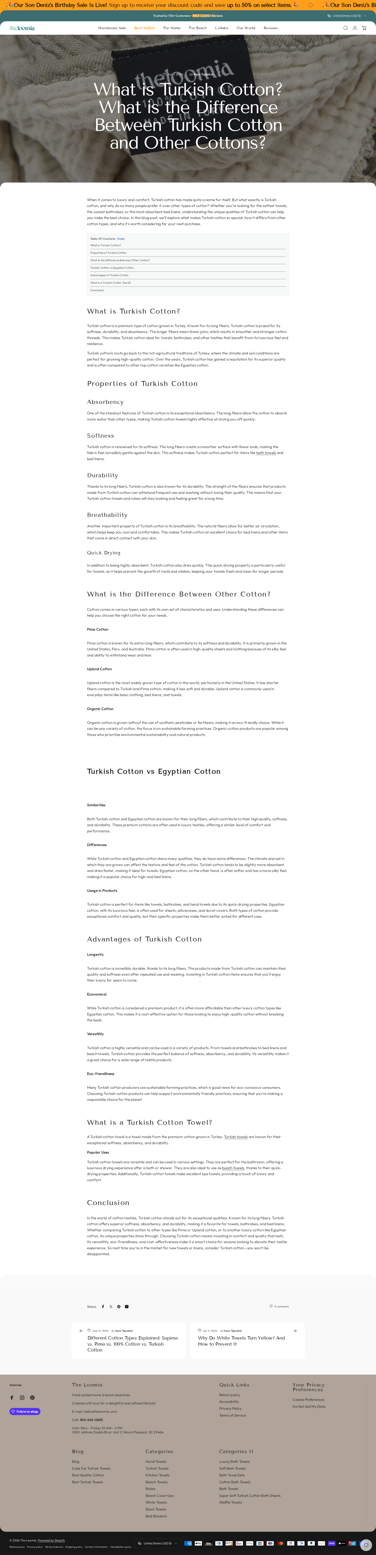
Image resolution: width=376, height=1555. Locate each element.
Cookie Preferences (308, 1399)
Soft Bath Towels (232, 1468)
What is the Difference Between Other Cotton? (120, 260)
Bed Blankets (156, 1516)
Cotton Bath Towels (235, 1482)
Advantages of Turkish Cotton (109, 275)
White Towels (156, 1502)
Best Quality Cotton (88, 1475)
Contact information (96, 1546)
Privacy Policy (230, 1408)
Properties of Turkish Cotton (108, 253)
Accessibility (229, 1401)
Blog (75, 1461)
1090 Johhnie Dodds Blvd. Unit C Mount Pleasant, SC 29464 (118, 1432)
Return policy (229, 1395)
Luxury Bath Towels (234, 1461)
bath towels (266, 452)
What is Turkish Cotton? (105, 245)
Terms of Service (232, 1415)
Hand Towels (156, 1461)
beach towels (233, 1167)
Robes (151, 1489)
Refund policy (17, 1546)
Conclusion (97, 290)
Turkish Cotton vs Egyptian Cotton (112, 267)
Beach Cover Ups (160, 1495)
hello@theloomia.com (100, 1411)
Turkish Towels (157, 1468)
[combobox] (347, 15)
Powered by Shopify (51, 1540)
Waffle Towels (230, 1502)
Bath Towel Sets (232, 1475)
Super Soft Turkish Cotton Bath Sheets (250, 1495)
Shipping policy (74, 1546)
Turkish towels (236, 1136)
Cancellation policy (120, 1546)
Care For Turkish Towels (91, 1468)
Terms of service (54, 1546)
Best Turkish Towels (87, 1482)
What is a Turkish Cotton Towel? (110, 282)
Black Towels (156, 1509)
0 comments (281, 1306)
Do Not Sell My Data (309, 1406)
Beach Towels (157, 1482)
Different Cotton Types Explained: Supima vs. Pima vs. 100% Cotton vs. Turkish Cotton (132, 1344)
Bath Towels (229, 1489)
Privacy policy (35, 1546)
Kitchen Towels (158, 1475)
